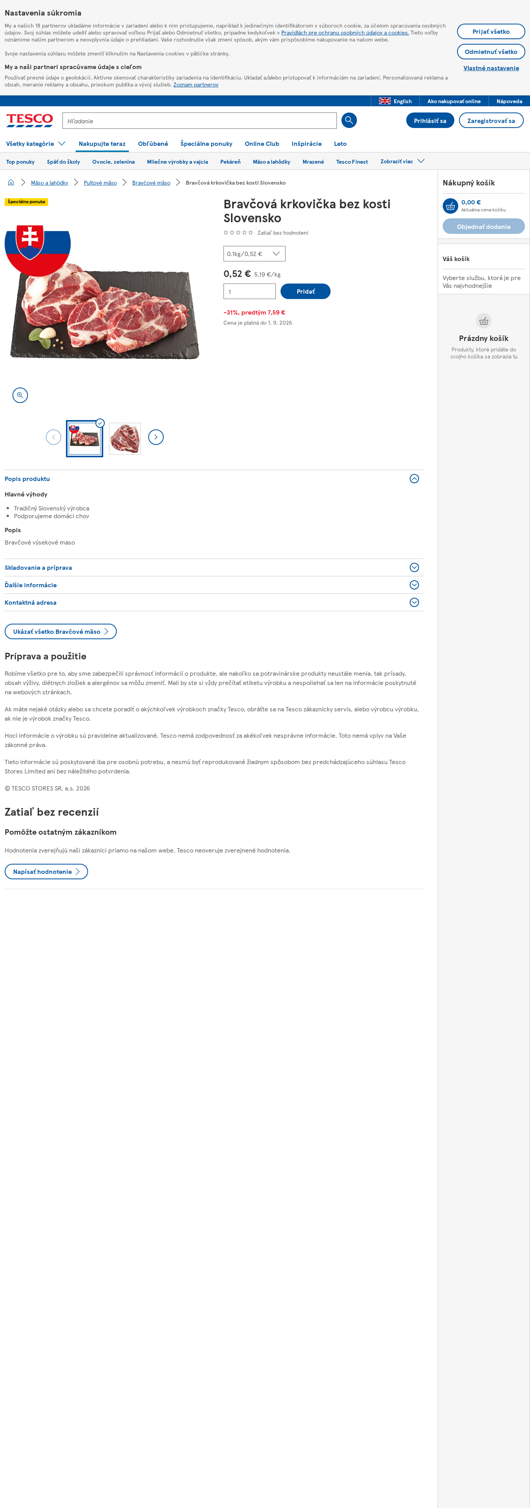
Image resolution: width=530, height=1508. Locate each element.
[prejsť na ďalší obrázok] (156, 437)
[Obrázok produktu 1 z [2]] (105, 311)
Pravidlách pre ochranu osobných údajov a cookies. (345, 32)
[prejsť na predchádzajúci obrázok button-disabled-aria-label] (53, 437)
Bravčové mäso (151, 182)
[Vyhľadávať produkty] (349, 120)
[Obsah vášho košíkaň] (450, 206)
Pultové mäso (100, 182)
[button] (395, 100)
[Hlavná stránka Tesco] (29, 121)
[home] (11, 182)
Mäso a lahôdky (49, 182)
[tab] (84, 438)
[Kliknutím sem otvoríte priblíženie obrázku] (20, 395)
